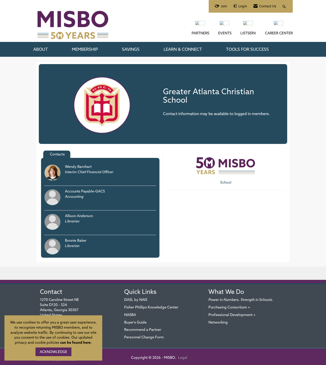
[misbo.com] (200, 25)
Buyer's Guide (135, 322)
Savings (130, 49)
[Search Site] (284, 6)
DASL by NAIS (135, 299)
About (40, 49)
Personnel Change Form (144, 337)
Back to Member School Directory (66, 59)
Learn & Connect (183, 49)
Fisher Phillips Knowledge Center (151, 307)
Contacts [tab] (57, 154)
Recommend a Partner (142, 329)
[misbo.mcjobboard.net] (279, 25)
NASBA (130, 314)
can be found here (75, 342)
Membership (85, 49)
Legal (182, 357)
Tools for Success (247, 49)
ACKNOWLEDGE (53, 351)
